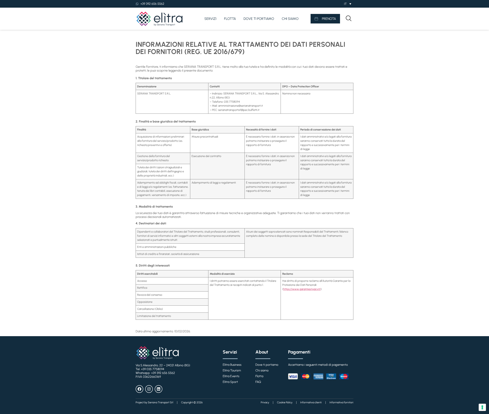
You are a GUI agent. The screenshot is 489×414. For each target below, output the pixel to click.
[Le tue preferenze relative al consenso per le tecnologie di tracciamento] (482, 407)
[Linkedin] (158, 389)
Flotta (230, 19)
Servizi (210, 19)
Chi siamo (290, 19)
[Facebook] (139, 389)
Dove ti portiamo (259, 19)
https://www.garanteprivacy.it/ (302, 289)
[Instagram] (149, 389)
